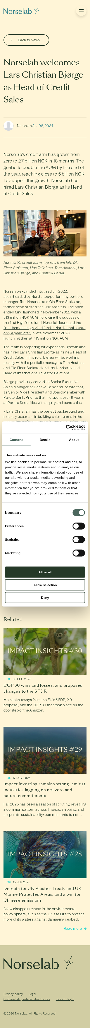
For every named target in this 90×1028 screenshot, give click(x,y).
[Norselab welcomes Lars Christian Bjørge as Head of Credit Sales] (21, 10)
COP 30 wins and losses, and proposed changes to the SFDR (43, 688)
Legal (32, 994)
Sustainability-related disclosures (26, 999)
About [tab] (74, 439)
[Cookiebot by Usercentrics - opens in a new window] (66, 427)
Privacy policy (13, 994)
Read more (73, 928)
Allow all (45, 572)
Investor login (65, 999)
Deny (45, 597)
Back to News (29, 40)
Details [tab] (45, 439)
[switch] (79, 526)
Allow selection (45, 585)
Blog (7, 679)
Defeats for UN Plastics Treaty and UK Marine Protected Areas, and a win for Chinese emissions (42, 894)
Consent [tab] (16, 439)
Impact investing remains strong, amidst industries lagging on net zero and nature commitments (44, 790)
